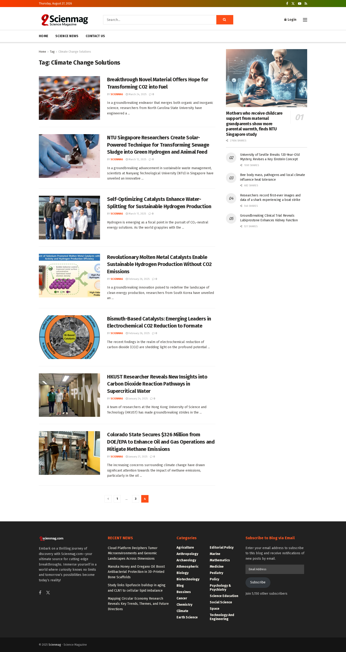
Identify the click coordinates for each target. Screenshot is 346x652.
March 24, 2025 (137, 94)
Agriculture (185, 548)
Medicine (217, 567)
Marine (215, 554)
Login (291, 20)
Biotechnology (188, 579)
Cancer (182, 598)
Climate (182, 611)
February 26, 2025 (138, 279)
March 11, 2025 (137, 213)
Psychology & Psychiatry (220, 588)
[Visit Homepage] (64, 19)
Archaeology (186, 560)
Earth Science (187, 617)
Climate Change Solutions (74, 51)
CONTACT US (95, 36)
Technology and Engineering (222, 617)
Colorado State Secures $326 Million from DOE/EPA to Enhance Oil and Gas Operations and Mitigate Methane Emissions (160, 441)
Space (214, 609)
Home (42, 51)
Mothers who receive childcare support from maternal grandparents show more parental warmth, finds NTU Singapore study (254, 124)
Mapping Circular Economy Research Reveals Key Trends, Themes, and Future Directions (138, 604)
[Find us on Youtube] (299, 3)
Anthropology (187, 554)
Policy (214, 579)
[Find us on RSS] (306, 3)
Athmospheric (187, 567)
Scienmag (54, 644)
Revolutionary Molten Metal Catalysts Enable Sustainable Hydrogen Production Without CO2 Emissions (159, 264)
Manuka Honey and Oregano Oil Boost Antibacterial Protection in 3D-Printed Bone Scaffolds (136, 572)
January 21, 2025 (137, 456)
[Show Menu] (305, 19)
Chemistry (184, 605)
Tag (52, 51)
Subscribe (258, 582)
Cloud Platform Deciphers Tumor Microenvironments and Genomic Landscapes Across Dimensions (132, 553)
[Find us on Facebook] (287, 3)
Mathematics (220, 560)
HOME (43, 36)
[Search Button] (224, 19)
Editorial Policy (221, 548)
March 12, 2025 (137, 159)
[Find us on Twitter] (293, 3)
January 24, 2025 (138, 398)
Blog (180, 586)
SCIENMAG (117, 94)
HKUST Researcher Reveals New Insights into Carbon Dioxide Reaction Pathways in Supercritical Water (157, 384)
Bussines (184, 592)
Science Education (224, 596)
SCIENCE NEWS (66, 36)
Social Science (221, 602)
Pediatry (216, 573)
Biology (183, 573)
